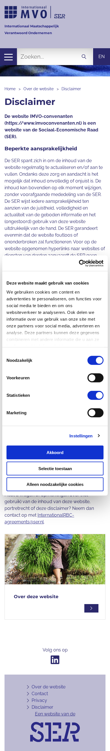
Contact (40, 693)
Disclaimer (71, 89)
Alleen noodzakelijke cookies (55, 484)
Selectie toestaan (55, 468)
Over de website (38, 89)
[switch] (95, 377)
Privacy (39, 700)
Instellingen (81, 435)
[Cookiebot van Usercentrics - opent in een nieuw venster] (79, 263)
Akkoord (55, 452)
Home (10, 89)
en (101, 56)
